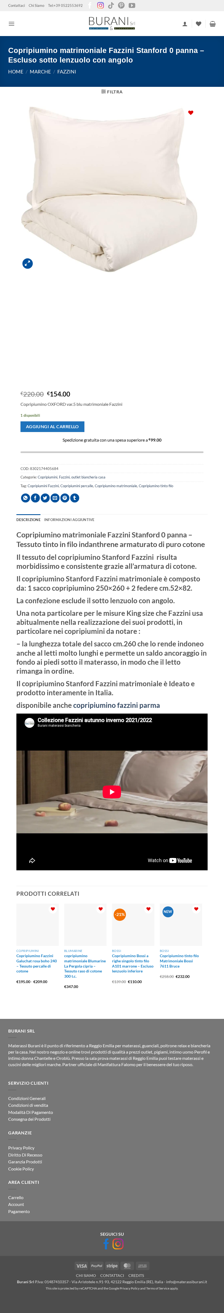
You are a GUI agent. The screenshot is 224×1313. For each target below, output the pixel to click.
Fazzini (66, 72)
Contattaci (16, 5)
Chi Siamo (36, 5)
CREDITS (136, 1275)
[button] (11, 23)
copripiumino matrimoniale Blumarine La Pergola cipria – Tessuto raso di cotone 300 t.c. (85, 965)
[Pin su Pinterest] (64, 497)
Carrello (15, 1197)
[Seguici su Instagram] (100, 6)
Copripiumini (47, 477)
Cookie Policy (21, 1168)
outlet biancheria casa (88, 477)
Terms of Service (157, 1288)
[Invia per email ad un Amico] (55, 497)
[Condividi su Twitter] (45, 497)
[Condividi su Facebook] (35, 497)
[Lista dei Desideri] (198, 24)
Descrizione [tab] (28, 519)
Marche (40, 72)
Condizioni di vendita (28, 1105)
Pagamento (19, 1211)
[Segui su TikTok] (111, 6)
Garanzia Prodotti (25, 1161)
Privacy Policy (21, 1147)
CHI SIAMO (86, 1275)
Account (16, 1204)
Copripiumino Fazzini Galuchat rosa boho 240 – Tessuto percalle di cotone (36, 963)
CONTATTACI (112, 1275)
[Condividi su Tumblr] (74, 497)
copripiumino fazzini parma (116, 705)
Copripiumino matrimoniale (116, 486)
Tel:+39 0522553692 (65, 5)
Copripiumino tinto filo (156, 486)
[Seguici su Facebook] (90, 6)
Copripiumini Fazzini (43, 486)
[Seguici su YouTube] (132, 6)
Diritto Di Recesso (25, 1154)
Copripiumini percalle (76, 486)
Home (15, 72)
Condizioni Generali (27, 1098)
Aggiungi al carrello (52, 426)
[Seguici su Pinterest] (121, 6)
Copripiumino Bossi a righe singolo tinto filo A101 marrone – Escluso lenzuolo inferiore (133, 963)
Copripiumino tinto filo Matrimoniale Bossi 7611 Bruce (179, 960)
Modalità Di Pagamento (30, 1112)
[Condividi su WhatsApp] (25, 497)
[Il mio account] (185, 24)
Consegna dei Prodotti (29, 1119)
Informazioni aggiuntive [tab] (69, 519)
